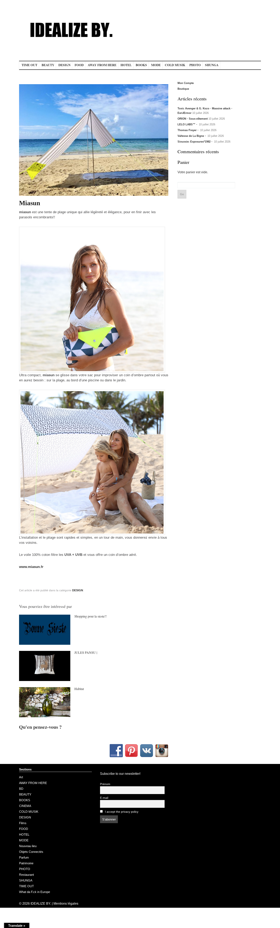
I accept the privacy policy (121, 811)
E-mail (104, 797)
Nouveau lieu (27, 846)
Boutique (183, 88)
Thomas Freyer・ (188, 130)
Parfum (24, 857)
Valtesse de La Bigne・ (192, 135)
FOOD (79, 65)
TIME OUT (29, 65)
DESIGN (64, 65)
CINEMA (25, 806)
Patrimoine (26, 863)
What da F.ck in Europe (34, 892)
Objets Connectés (31, 851)
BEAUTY (48, 65)
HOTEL (126, 65)
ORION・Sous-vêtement (193, 118)
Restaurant (26, 874)
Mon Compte (186, 83)
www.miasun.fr (31, 567)
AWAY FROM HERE (102, 65)
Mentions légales (65, 903)
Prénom (105, 784)
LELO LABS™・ (188, 124)
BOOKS (141, 65)
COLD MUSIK (175, 65)
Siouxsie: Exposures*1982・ (195, 141)
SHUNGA (212, 65)
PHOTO (195, 65)
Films (22, 823)
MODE (156, 65)
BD (21, 788)
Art (21, 777)
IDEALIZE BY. (41, 903)
